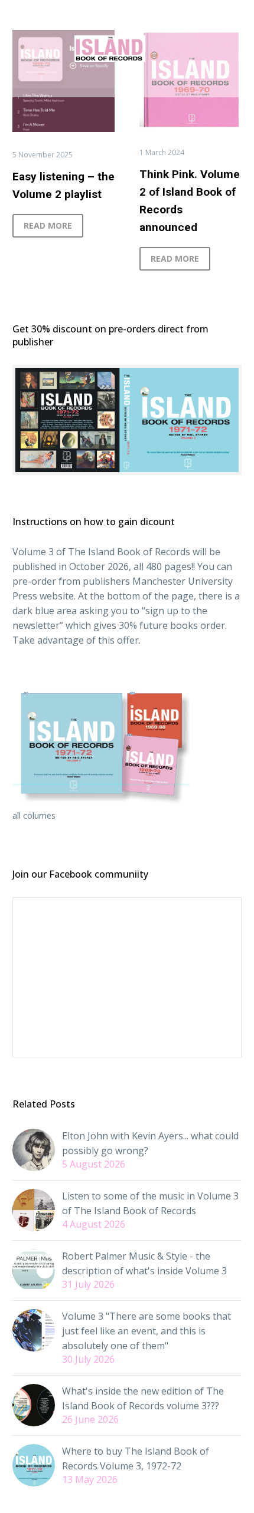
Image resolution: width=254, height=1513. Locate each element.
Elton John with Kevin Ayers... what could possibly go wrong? (150, 1143)
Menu (127, 82)
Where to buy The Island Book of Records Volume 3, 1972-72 (135, 1458)
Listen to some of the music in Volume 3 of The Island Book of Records (150, 1203)
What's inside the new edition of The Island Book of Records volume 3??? (143, 1398)
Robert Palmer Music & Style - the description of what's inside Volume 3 (144, 1263)
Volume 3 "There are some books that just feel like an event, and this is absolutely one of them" (146, 1331)
